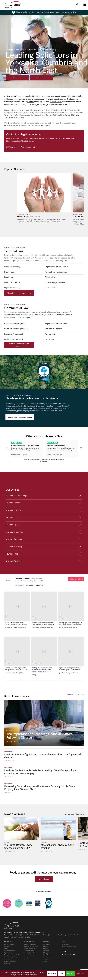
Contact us (45, 959)
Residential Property (12, 266)
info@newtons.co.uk (27, 147)
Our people (45, 948)
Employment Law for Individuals (57, 266)
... (26, 628)
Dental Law (49, 339)
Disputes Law (50, 277)
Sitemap (45, 961)
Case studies (46, 955)
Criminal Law (50, 287)
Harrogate (34, 115)
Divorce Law (9, 272)
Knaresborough (47, 115)
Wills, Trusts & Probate (12, 282)
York (39, 115)
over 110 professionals (33, 110)
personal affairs (55, 101)
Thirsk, (6, 117)
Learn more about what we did (20, 417)
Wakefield (12, 117)
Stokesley (75, 115)
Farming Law (50, 334)
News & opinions (47, 957)
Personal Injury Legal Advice (56, 272)
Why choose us (46, 944)
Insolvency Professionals (14, 334)
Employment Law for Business (56, 323)
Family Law (8, 277)
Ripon (62, 115)
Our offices (45, 946)
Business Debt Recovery (29, 950)
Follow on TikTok (75, 579)
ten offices (74, 113)
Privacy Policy (65, 944)
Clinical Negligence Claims (55, 282)
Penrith (21, 117)
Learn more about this (65, 12)
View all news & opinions (74, 814)
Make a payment (47, 953)
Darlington (56, 115)
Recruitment (46, 950)
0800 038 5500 (11, 147)
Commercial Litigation (53, 328)
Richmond (68, 115)
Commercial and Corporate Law (16, 328)
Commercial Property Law (14, 323)
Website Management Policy (69, 946)
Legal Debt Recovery (12, 287)
